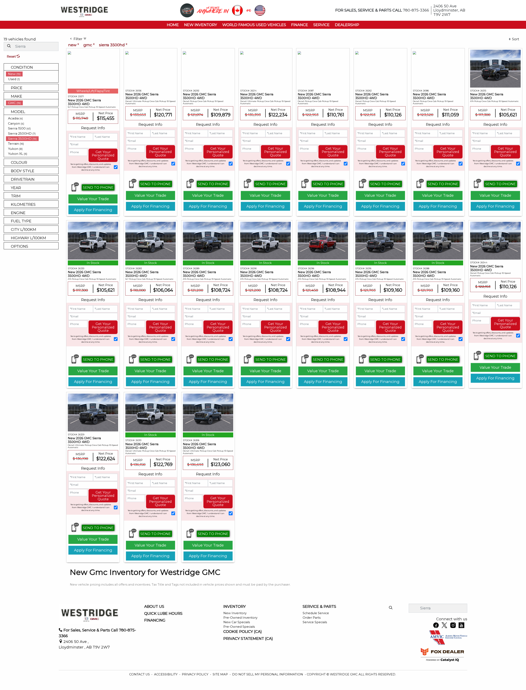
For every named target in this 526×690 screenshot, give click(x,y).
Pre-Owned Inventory (240, 617)
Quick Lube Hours (163, 613)
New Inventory (235, 613)
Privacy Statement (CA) (248, 639)
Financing (154, 620)
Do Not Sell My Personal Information (268, 674)
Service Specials (315, 622)
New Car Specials (236, 622)
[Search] (9, 46)
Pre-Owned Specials (239, 627)
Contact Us (140, 674)
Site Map (221, 674)
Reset (12, 56)
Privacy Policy (195, 674)
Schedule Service (316, 613)
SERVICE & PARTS (319, 606)
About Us (154, 606)
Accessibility (166, 674)
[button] (172, 25)
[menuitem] (32, 73)
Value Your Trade (93, 198)
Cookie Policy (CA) (242, 632)
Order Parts (312, 617)
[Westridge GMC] (84, 10)
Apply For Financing (93, 209)
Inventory (234, 606)
